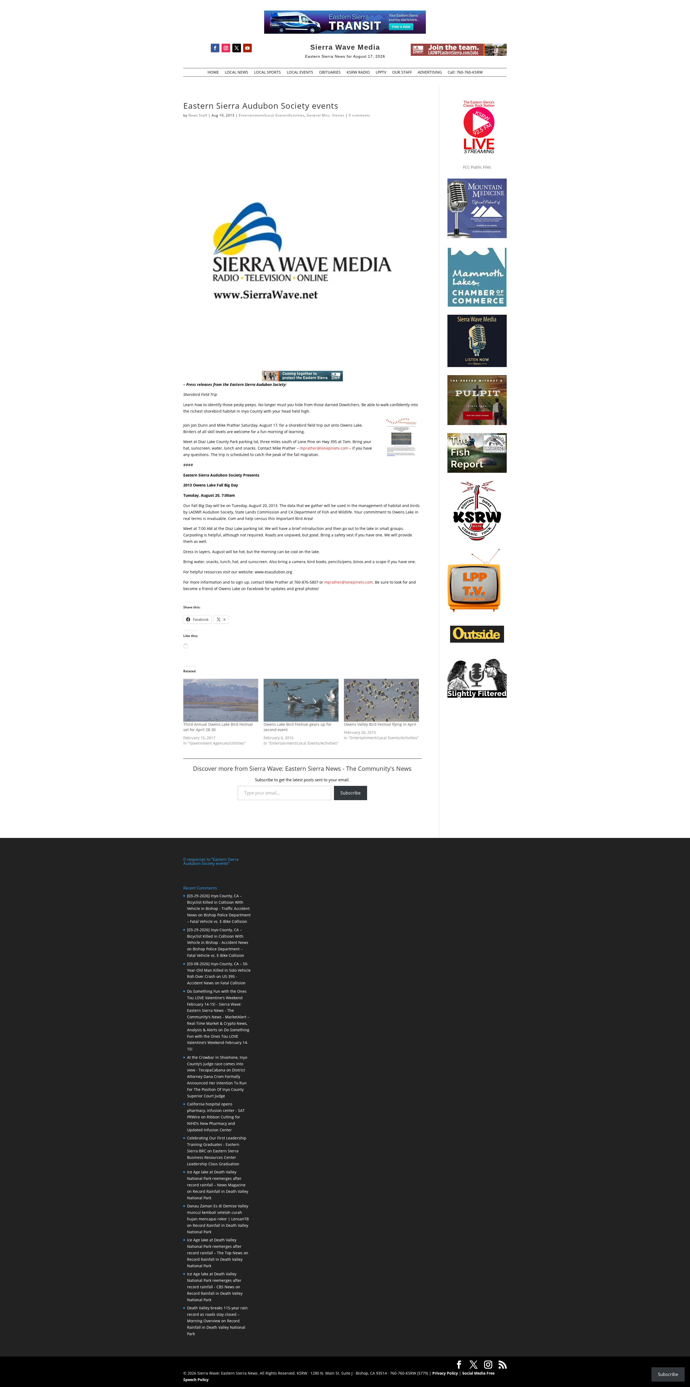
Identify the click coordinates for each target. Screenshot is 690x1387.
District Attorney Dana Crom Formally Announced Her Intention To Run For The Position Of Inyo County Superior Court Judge (217, 1082)
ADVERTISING (430, 72)
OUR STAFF (402, 72)
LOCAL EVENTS (300, 72)
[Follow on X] (236, 48)
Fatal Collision (233, 982)
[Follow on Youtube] (247, 48)
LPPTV (381, 72)
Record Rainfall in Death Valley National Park (216, 1327)
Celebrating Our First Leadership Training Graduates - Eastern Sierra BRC (216, 1144)
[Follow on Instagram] (226, 48)
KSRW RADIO (358, 72)
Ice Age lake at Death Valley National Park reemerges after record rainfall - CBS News (214, 1280)
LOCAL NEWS (236, 72)
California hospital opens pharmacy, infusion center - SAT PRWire (216, 1110)
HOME (213, 72)
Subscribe (350, 793)
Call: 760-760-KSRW (465, 72)
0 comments (359, 115)
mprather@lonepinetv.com (324, 448)
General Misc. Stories (325, 115)
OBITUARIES (330, 72)
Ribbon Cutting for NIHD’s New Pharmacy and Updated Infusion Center (213, 1123)
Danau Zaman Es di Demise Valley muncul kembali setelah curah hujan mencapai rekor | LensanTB (218, 1212)
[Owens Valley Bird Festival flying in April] (381, 700)
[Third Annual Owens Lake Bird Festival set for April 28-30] (220, 700)
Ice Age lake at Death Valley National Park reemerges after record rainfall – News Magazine (216, 1178)
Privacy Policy (445, 1373)
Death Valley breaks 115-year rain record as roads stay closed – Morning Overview (217, 1314)
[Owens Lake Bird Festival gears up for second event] (301, 700)
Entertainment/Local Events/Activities (272, 115)
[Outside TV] (477, 641)
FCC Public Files (477, 167)
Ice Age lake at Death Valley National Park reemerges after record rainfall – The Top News (215, 1246)
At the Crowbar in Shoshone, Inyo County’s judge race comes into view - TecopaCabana (217, 1064)
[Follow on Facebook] (215, 48)
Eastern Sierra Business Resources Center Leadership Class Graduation (213, 1157)
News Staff (197, 115)
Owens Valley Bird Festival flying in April (380, 724)
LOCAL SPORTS (267, 72)
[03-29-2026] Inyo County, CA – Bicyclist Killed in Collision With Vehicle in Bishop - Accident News (217, 936)
